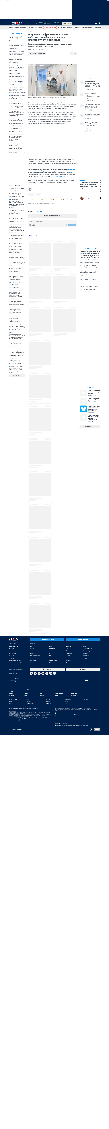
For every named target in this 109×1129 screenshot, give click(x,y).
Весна (31, 541)
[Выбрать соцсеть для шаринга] (75, 53)
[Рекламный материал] (67, 23)
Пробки (48, 23)
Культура (51, 541)
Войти (33, 225)
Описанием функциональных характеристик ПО (65, 605)
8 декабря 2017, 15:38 (32, 49)
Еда (31, 548)
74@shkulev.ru (24, 609)
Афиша (50, 19)
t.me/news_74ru (43, 184)
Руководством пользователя (61, 604)
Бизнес (32, 539)
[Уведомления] (96, 23)
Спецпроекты (86, 548)
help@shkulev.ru (18, 611)
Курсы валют (63, 19)
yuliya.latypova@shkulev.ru (85, 599)
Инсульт (31, 194)
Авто (31, 536)
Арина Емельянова (38, 188)
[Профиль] (99, 23)
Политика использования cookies (62, 611)
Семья (68, 553)
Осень (67, 539)
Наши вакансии (13, 546)
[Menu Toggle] (9, 23)
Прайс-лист (12, 539)
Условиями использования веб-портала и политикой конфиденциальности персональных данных (76, 606)
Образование (52, 553)
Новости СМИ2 (32, 235)
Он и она (68, 536)
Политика (68, 541)
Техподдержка (12, 548)
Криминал (52, 539)
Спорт (84, 536)
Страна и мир (86, 541)
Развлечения (69, 548)
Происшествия (70, 544)
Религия (68, 551)
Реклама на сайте (13, 536)
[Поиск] (92, 23)
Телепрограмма (43, 19)
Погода (36, 19)
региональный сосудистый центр (53, 171)
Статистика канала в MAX (15, 553)
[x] (46, 563)
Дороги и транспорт (35, 546)
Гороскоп (56, 19)
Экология (85, 544)
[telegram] (31, 563)
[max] (42, 563)
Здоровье (32, 553)
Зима (50, 536)
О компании (12, 541)
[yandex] (54, 563)
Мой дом (51, 546)
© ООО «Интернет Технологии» (15, 620)
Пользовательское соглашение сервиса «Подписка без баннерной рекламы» (71, 615)
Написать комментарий (38, 53)
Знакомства (29, 19)
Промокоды (21, 19)
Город (31, 544)
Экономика (86, 546)
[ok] (39, 563)
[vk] (35, 563)
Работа (68, 546)
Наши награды (12, 544)
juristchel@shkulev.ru (42, 610)
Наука (50, 548)
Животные (33, 551)
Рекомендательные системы (61, 613)
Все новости (17, 33)
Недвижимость (13, 19)
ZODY (74, 19)
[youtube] (50, 563)
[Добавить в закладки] (71, 53)
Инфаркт (38, 194)
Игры (70, 19)
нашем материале (59, 176)
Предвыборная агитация (15, 551)
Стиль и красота (87, 539)
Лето (50, 544)
